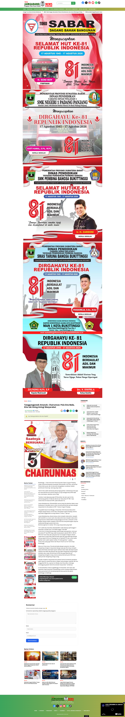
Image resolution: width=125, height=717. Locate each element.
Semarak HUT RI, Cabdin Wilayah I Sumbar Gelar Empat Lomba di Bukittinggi (93, 413)
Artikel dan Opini (83, 9)
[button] (70, 479)
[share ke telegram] (73, 411)
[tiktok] (99, 3)
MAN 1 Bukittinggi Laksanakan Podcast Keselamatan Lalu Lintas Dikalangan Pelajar (59, 12)
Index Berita (87, 710)
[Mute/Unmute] (105, 714)
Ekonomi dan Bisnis (38, 9)
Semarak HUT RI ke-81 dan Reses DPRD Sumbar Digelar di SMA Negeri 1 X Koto (93, 420)
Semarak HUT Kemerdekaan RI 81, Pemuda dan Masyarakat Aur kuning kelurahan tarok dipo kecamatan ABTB (93, 453)
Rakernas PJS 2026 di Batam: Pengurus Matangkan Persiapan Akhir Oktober (93, 467)
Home (24, 9)
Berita (29, 401)
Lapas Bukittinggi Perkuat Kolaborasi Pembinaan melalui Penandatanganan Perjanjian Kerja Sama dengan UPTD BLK (93, 474)
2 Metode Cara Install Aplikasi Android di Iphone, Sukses (93, 407)
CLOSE (86, 716)
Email (27, 632)
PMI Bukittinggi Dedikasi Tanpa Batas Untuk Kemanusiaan (93, 460)
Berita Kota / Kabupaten (72, 9)
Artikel (82, 485)
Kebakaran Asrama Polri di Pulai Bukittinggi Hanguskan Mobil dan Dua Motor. (93, 446)
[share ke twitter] (67, 411)
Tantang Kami (91, 9)
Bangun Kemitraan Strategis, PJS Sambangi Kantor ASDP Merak (92, 434)
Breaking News (84, 489)
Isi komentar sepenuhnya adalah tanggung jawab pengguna (41, 610)
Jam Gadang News (29, 410)
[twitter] (86, 3)
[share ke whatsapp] (70, 411)
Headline (83, 493)
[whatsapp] (96, 3)
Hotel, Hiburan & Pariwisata (57, 9)
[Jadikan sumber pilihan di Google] (62, 411)
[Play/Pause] (102, 714)
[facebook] (83, 3)
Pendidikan (29, 9)
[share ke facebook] (65, 411)
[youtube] (93, 3)
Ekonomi (83, 491)
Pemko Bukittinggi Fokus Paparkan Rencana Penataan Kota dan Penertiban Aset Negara (93, 427)
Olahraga (46, 9)
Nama (27, 626)
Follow (74, 577)
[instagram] (89, 3)
